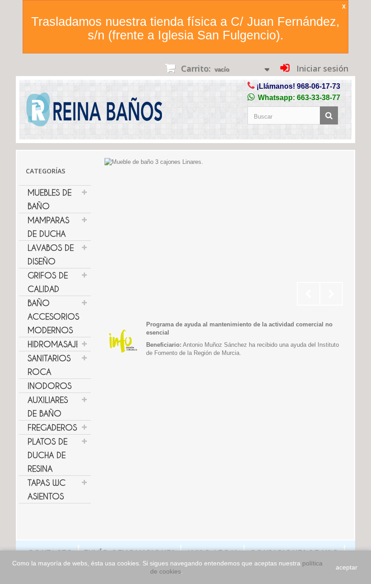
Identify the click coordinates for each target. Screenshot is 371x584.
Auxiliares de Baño (48, 406)
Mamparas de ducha (48, 227)
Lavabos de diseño (51, 254)
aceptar (346, 567)
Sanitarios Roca (49, 365)
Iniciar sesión (321, 68)
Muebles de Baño (49, 199)
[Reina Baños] (94, 111)
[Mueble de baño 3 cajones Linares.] (226, 234)
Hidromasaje (54, 344)
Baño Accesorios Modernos (53, 316)
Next (331, 294)
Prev (308, 294)
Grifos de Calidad (48, 282)
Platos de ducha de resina (47, 455)
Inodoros (49, 386)
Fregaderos (52, 427)
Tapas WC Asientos (47, 489)
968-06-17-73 (318, 86)
